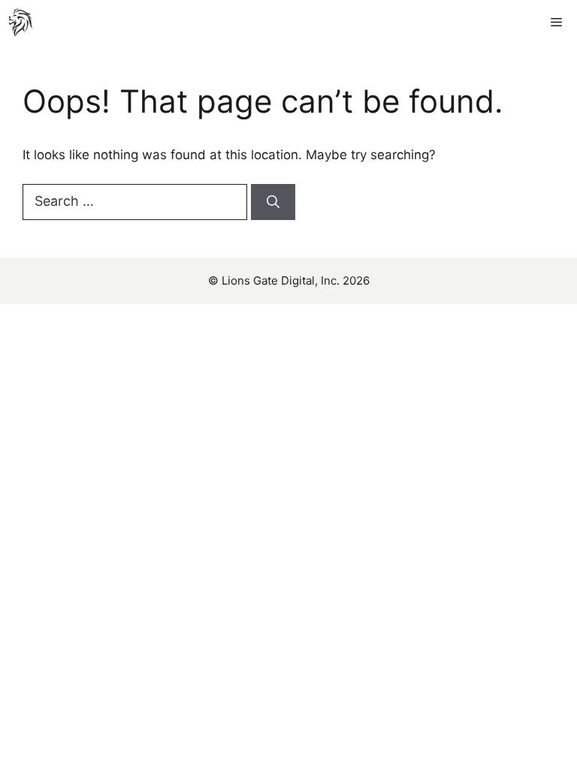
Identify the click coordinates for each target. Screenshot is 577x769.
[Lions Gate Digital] (21, 22)
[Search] (273, 202)
